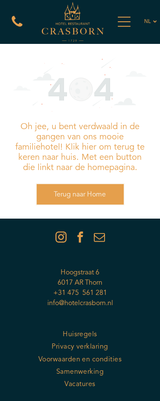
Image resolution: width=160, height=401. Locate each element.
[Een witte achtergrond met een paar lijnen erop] (17, 27)
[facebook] (80, 238)
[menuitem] (80, 335)
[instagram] (61, 238)
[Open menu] (124, 21)
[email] (99, 238)
